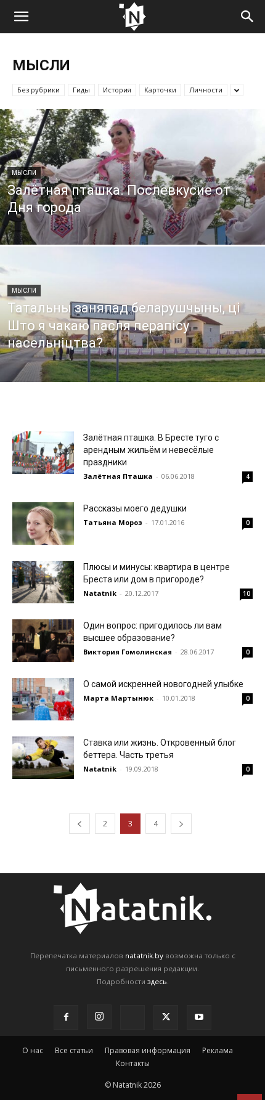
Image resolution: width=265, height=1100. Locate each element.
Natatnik (99, 593)
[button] (21, 16)
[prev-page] (79, 823)
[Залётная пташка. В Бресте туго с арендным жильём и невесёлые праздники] (43, 452)
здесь (157, 981)
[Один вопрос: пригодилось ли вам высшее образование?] (43, 640)
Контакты (133, 1063)
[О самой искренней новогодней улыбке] (43, 699)
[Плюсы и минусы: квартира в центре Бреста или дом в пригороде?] (43, 582)
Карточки (160, 89)
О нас (32, 1050)
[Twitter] (165, 1017)
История (117, 89)
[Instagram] (99, 1016)
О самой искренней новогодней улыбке (163, 684)
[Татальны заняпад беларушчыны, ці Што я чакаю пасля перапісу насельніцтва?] (132, 361)
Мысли (24, 172)
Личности (205, 89)
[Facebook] (66, 1017)
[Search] (247, 16)
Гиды (81, 89)
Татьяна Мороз (112, 522)
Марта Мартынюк (118, 698)
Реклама (217, 1050)
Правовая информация (147, 1050)
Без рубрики (38, 89)
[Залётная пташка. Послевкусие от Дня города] (132, 223)
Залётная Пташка (118, 476)
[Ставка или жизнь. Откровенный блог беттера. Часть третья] (43, 757)
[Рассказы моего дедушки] (43, 523)
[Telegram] (132, 1017)
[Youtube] (199, 1017)
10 (246, 593)
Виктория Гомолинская (127, 651)
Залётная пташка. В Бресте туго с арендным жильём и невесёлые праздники (151, 450)
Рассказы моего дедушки (135, 508)
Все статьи (74, 1050)
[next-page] (181, 823)
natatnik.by (144, 955)
